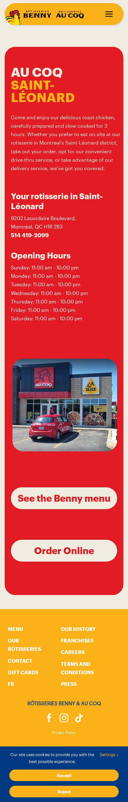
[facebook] (49, 718)
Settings (108, 754)
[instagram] (64, 718)
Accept (64, 775)
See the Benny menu (64, 498)
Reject (64, 791)
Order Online (64, 550)
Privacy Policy (64, 732)
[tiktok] (79, 718)
